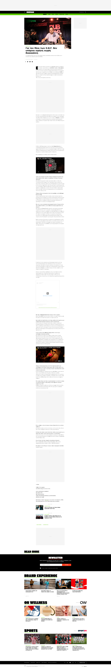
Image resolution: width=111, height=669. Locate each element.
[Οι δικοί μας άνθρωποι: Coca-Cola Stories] (79, 584)
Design (66, 14)
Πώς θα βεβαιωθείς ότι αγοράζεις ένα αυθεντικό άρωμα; (46, 619)
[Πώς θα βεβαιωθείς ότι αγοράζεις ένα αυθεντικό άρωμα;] (48, 611)
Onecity (45, 14)
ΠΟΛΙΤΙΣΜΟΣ (46, 514)
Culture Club (61, 14)
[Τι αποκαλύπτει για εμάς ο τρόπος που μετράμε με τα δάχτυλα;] (79, 611)
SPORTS (31, 631)
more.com (46, 499)
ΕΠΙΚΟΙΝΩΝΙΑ (26, 662)
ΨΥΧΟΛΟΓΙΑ (28, 617)
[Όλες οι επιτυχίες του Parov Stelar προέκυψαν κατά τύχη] (39, 507)
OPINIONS (43, 645)
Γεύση (53, 14)
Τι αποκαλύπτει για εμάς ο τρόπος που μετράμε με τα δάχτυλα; (78, 619)
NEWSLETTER (82, 662)
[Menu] (24, 12)
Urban (49, 14)
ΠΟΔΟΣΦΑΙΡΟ (28, 645)
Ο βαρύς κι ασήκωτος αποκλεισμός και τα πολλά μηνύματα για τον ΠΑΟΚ (47, 647)
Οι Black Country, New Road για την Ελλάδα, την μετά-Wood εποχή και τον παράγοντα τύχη (53, 516)
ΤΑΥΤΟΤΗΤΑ (33, 662)
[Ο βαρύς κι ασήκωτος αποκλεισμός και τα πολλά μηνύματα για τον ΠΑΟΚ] (48, 639)
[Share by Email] (32, 61)
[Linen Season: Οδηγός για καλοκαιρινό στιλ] (32, 584)
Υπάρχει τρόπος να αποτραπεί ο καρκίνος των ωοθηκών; (63, 619)
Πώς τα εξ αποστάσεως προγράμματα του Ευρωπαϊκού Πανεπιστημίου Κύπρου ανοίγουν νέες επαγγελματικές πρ (63, 593)
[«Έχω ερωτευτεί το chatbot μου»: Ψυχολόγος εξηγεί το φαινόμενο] (32, 611)
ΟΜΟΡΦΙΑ (43, 617)
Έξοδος (56, 14)
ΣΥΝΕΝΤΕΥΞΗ (45, 524)
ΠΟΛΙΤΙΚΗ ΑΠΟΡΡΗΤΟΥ (52, 662)
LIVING (73, 617)
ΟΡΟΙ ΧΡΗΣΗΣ (44, 662)
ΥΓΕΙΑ (58, 617)
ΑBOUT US (38, 662)
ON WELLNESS (35, 603)
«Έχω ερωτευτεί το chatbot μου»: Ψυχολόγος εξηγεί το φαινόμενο (32, 619)
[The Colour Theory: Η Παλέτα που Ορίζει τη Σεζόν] (48, 584)
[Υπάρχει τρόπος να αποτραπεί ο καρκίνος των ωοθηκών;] (63, 611)
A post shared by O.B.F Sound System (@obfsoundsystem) (48, 307)
